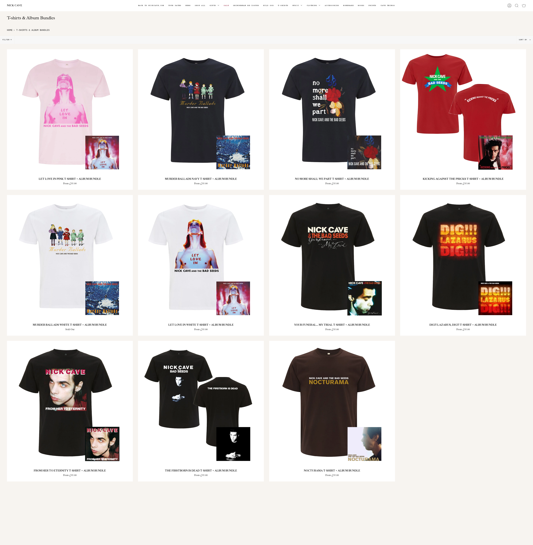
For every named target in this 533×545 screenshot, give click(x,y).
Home (9, 30)
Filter (6, 40)
